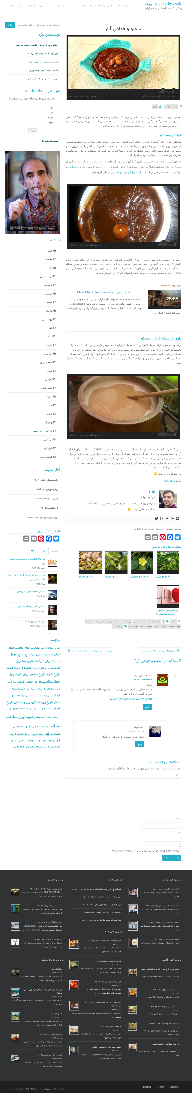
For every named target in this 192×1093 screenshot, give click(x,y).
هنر (50, 405)
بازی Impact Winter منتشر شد (49, 922)
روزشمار (20, 695)
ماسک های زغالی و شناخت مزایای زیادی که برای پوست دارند (103, 1004)
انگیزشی (50, 654)
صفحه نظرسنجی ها (50, 141)
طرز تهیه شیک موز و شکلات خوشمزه (165, 1044)
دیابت (140, 172)
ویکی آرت (47, 422)
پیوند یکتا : (117, 626)
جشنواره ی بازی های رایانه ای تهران (48, 939)
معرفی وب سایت (44, 379)
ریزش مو (130, 172)
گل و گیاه (48, 448)
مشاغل (49, 371)
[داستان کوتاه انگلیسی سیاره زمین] (52, 594)
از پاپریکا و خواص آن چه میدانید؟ (108, 982)
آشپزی (49, 251)
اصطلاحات (48, 259)
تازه (43, 551)
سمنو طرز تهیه (146, 626)
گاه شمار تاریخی (51, 746)
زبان (50, 328)
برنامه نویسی (46, 276)
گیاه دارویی (18, 746)
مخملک (75, 166)
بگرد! (10, 25)
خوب (51, 112)
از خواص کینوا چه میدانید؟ (110, 1026)
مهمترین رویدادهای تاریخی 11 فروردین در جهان (91, 651)
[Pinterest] (177, 519)
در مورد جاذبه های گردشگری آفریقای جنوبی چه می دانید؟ (43, 991)
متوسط (50, 117)
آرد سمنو (151, 622)
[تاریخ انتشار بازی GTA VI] (52, 624)
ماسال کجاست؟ (56, 1014)
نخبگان (49, 397)
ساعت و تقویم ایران (31, 717)
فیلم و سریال (46, 362)
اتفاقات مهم (32, 648)
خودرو (49, 302)
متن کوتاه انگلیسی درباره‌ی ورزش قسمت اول (27, 561)
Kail (155, 107)
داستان (40, 689)
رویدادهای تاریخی (43, 708)
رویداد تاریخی (37, 702)
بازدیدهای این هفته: (49, 480)
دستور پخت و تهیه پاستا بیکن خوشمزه (164, 1023)
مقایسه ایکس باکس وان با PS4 (50, 906)
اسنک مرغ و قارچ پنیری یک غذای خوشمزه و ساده (37, 45)
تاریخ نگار (38, 661)
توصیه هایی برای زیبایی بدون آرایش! (106, 1047)
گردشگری (47, 440)
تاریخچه (28, 661)
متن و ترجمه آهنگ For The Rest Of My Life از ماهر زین (26, 577)
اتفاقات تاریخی (47, 648)
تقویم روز (16, 674)
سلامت (173, 622)
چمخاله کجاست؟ (56, 969)
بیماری (44, 654)
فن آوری (48, 354)
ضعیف (50, 122)
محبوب (54, 551)
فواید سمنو (133, 626)
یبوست (119, 172)
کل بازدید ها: (52, 499)
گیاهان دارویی (46, 457)
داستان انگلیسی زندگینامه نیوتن (31, 606)
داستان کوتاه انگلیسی (44, 696)
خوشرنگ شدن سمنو (103, 622)
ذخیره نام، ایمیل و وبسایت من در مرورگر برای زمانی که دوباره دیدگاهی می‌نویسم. (146, 850)
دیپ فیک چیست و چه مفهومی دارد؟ (43, 62)
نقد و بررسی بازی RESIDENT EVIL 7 (46, 889)
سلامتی (164, 626)
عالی (51, 108)
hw (158, 622)
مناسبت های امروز (35, 726)
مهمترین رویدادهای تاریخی (36, 740)
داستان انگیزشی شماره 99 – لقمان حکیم (159, 651)
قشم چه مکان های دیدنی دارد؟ (50, 1055)
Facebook (174, 1087)
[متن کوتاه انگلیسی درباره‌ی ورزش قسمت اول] (52, 562)
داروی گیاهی (53, 688)
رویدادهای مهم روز (20, 708)
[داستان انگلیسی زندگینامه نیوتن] (52, 609)
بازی (50, 268)
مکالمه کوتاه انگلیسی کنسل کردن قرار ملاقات (162, 906)
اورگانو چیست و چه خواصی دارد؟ (108, 961)
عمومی (49, 345)
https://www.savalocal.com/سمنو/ (130, 699)
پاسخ (147, 707)
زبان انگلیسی (50, 717)
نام (179, 819)
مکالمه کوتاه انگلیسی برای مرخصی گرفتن (164, 922)
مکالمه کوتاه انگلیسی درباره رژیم (167, 939)
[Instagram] (162, 519)
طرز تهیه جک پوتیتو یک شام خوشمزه (42, 79)
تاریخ (28, 654)
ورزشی (49, 414)
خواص (38, 681)
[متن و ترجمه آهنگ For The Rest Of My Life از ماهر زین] (52, 578)
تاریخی (35, 668)
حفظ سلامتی (51, 681)
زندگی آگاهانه (30, 1089)
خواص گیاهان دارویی (20, 681)
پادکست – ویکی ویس (42, 431)
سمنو (157, 626)
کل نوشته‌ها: (52, 508)
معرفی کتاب (46, 388)
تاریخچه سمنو (139, 622)
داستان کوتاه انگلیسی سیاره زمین (30, 591)
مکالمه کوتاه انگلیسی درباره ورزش (43, 70)
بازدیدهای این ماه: (50, 489)
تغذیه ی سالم (23, 668)
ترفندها (48, 294)
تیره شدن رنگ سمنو (122, 622)
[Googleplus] (172, 519)
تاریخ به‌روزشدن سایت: (48, 517)
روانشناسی (47, 319)
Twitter (161, 1087)
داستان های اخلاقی (28, 689)
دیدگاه (178, 775)
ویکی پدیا (169, 480)
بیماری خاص (36, 654)
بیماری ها (48, 285)
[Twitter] (156, 519)
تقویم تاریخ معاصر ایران (38, 674)
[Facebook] (167, 519)
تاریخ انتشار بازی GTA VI (33, 621)
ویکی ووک (13, 740)
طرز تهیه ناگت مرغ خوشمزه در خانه (43, 53)
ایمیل (178, 832)
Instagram (146, 1087)
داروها (49, 311)
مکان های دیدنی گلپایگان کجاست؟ (49, 1034)
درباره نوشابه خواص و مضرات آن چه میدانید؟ (103, 940)
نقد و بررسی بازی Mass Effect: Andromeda (104, 292)
